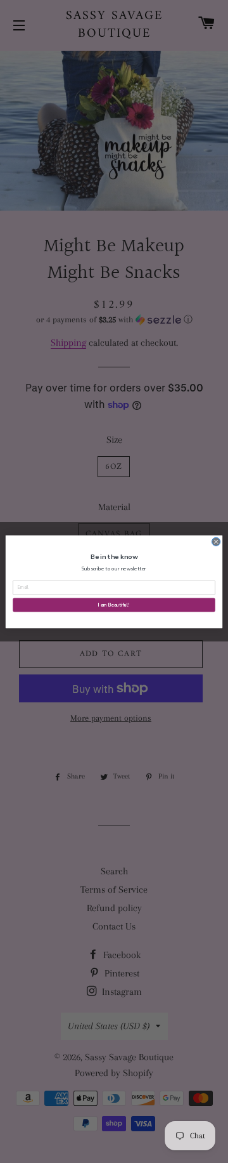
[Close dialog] (216, 541)
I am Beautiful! (113, 604)
